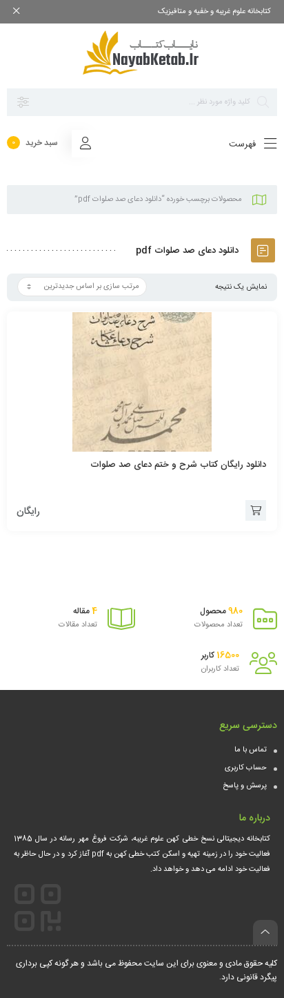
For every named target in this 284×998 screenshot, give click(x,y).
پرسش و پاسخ (245, 786)
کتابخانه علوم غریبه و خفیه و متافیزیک (214, 12)
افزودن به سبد (255, 510)
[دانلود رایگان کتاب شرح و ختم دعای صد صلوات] (142, 382)
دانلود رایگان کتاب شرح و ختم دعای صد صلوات (178, 464)
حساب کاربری (246, 768)
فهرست (243, 144)
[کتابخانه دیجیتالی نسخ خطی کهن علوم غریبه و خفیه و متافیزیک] (142, 52)
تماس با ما (250, 750)
